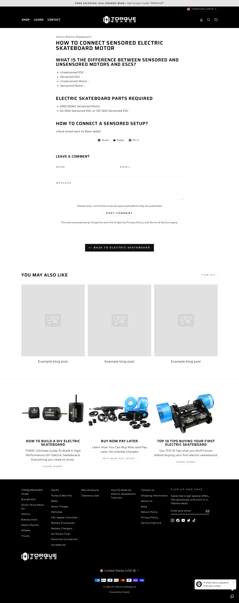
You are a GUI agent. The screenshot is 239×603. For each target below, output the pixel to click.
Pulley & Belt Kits (61, 495)
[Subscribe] (207, 511)
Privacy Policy (135, 222)
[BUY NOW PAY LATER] (119, 413)
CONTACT (54, 19)
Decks (55, 490)
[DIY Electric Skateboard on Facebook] (178, 520)
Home (59, 36)
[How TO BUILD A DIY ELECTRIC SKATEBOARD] (53, 413)
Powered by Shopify (119, 592)
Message (64, 183)
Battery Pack (29, 519)
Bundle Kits (28, 499)
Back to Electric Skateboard (121, 247)
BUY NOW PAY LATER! (119, 458)
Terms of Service (160, 222)
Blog (144, 506)
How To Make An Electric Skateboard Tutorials (123, 494)
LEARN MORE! (53, 466)
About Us (146, 501)
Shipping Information (154, 495)
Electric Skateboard (78, 36)
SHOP (26, 19)
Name (60, 167)
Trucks (25, 536)
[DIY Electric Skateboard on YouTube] (183, 520)
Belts (54, 501)
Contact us (147, 490)
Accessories (58, 544)
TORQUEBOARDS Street (32, 492)
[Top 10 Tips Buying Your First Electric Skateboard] (186, 413)
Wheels (25, 530)
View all (208, 275)
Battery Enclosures (62, 523)
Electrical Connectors (64, 539)
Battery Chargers (61, 528)
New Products (90, 490)
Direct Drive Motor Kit (32, 506)
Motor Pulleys (59, 506)
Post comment (119, 213)
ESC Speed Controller (64, 517)
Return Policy (149, 512)
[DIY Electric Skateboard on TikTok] (194, 520)
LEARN (38, 19)
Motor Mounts (30, 525)
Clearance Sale (90, 495)
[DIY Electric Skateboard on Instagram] (172, 520)
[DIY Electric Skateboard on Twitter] (188, 520)
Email (125, 167)
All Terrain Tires (60, 533)
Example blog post (53, 361)
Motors (25, 514)
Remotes (56, 512)
